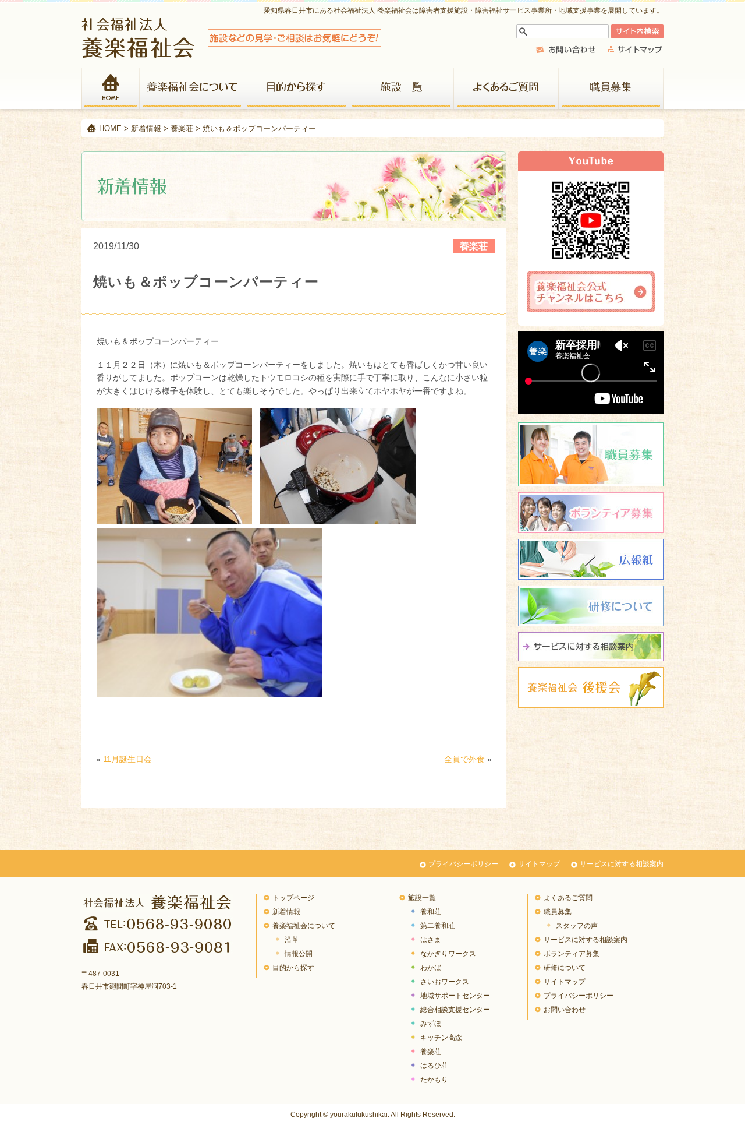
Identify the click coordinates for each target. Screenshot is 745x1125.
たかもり (434, 1079)
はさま (430, 940)
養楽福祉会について (192, 88)
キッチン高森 (441, 1038)
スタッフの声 (577, 926)
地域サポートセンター (455, 996)
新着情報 (146, 128)
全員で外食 (464, 759)
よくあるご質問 (506, 88)
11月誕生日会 (127, 759)
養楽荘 (182, 128)
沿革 (292, 940)
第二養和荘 (437, 926)
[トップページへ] (231, 54)
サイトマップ (539, 864)
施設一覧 (401, 88)
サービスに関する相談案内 (591, 646)
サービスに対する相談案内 (622, 864)
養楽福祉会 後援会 (591, 687)
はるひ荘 (434, 1065)
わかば (430, 968)
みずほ (430, 1024)
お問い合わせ (565, 1010)
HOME (110, 88)
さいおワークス (444, 982)
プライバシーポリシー (463, 864)
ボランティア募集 (591, 512)
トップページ (293, 898)
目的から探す (296, 88)
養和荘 (430, 912)
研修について (591, 606)
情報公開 (299, 954)
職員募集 (611, 88)
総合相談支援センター (455, 1010)
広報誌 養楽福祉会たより (591, 559)
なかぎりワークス (448, 954)
